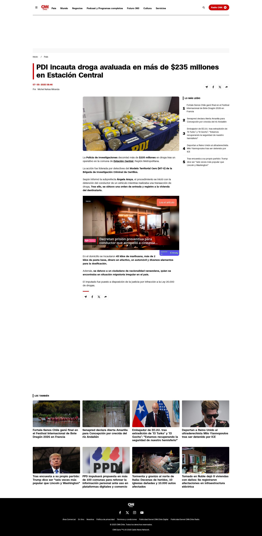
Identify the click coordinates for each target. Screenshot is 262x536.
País (54, 8)
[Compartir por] (226, 87)
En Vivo (81, 519)
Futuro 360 (133, 8)
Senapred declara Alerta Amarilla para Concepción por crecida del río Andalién (207, 120)
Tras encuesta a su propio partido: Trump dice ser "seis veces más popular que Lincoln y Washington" (207, 162)
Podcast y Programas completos (105, 8)
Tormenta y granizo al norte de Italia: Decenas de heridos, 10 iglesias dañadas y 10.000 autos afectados (154, 481)
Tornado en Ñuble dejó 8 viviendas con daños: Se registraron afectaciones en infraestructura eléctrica (205, 481)
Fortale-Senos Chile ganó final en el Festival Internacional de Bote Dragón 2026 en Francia (208, 108)
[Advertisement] (55, 270)
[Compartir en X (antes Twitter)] (220, 87)
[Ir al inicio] (45, 7)
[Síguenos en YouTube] (141, 512)
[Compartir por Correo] (206, 87)
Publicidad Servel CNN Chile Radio (185, 519)
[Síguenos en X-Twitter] (127, 512)
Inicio (35, 56)
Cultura (147, 8)
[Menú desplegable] (36, 7)
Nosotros (90, 519)
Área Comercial (69, 519)
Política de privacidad (105, 519)
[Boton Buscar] (203, 7)
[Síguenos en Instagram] (134, 512)
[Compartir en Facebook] (213, 87)
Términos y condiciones (127, 519)
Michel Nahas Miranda (48, 89)
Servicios (161, 8)
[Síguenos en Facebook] (120, 512)
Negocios (77, 8)
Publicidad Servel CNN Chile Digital (153, 519)
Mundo (64, 8)
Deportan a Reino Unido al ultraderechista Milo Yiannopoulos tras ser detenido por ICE (207, 148)
